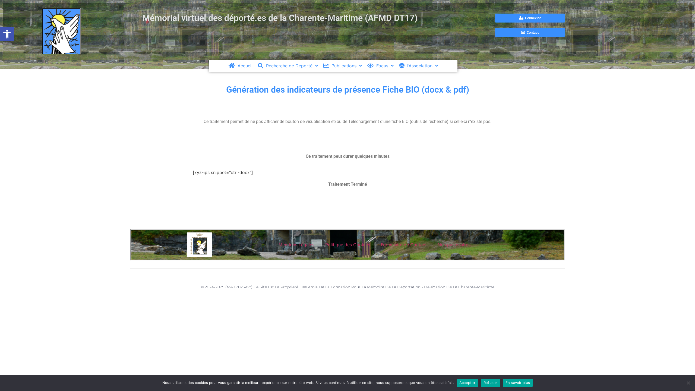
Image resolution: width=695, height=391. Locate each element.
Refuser (490, 382)
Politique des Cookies (347, 244)
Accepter (467, 382)
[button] (7, 34)
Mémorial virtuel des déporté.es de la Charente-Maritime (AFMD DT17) (280, 18)
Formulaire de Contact (404, 244)
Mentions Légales (296, 244)
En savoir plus (518, 382)
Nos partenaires (454, 244)
